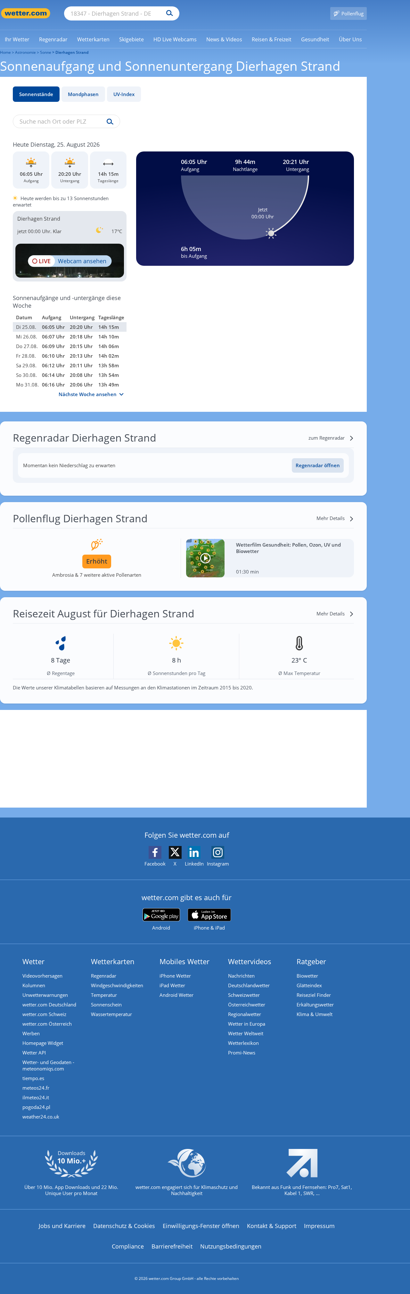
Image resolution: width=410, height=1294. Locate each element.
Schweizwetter (244, 995)
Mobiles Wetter (184, 961)
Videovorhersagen (42, 976)
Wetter (33, 961)
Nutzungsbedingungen (230, 1246)
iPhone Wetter (175, 976)
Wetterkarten (113, 961)
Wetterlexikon (243, 1043)
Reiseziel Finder (314, 995)
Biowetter (307, 976)
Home (5, 52)
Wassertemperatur (111, 1014)
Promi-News (241, 1052)
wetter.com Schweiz (44, 1014)
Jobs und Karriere (62, 1226)
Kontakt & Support (271, 1226)
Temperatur (104, 995)
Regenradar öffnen (318, 465)
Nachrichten (241, 976)
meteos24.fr (35, 1088)
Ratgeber (311, 961)
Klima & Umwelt (314, 1014)
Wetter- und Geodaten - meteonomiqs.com (48, 1065)
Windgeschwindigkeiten (117, 985)
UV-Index (124, 94)
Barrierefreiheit (172, 1246)
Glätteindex (309, 985)
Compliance (128, 1246)
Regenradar (103, 976)
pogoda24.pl (36, 1107)
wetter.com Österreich (47, 1024)
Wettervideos (249, 961)
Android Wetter (176, 995)
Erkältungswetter (315, 1004)
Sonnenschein (106, 1004)
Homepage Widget (42, 1043)
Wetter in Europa (246, 1024)
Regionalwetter (244, 1014)
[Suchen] (168, 13)
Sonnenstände (36, 94)
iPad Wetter (172, 985)
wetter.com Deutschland (49, 1004)
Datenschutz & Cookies (124, 1226)
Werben (31, 1033)
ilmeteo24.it (35, 1097)
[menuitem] (17, 39)
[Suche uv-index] (108, 122)
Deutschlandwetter (249, 985)
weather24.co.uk (40, 1116)
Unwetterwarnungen (45, 995)
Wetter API (34, 1052)
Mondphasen (83, 94)
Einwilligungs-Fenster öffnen (201, 1226)
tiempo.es (33, 1078)
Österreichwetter (246, 1004)
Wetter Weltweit (245, 1033)
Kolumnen (33, 985)
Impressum (319, 1226)
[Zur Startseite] (25, 13)
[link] (17, 39)
